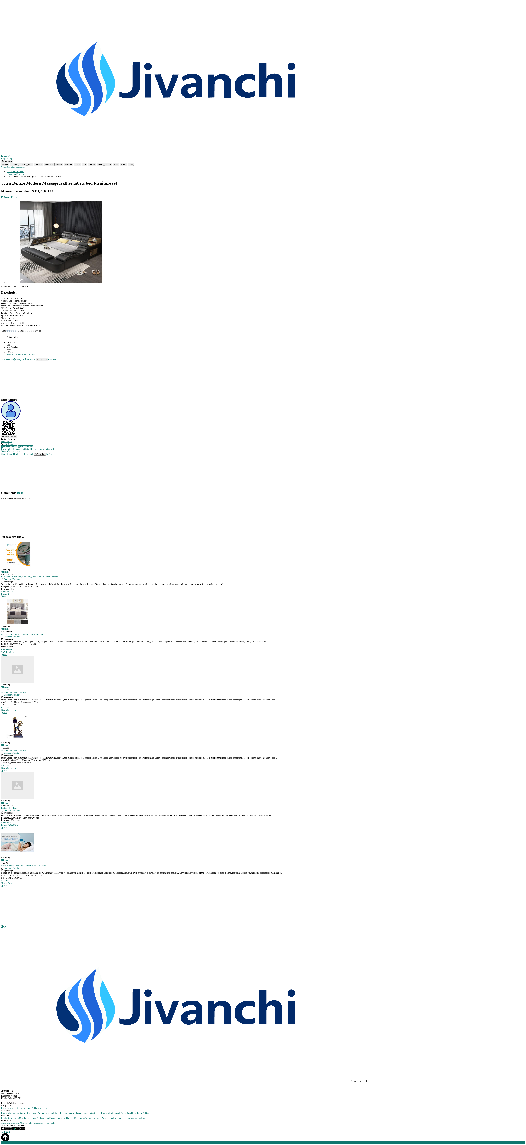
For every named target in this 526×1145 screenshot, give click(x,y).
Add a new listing (39, 1108)
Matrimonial (114, 1113)
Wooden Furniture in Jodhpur (14, 692)
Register (4, 158)
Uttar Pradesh (25, 1118)
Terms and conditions (10, 1123)
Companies (20, 167)
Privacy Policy (50, 1123)
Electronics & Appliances (71, 1113)
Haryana (70, 1118)
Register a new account (78, 1142)
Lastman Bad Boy (9, 808)
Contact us (5, 167)
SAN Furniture (7, 652)
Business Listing (8, 1113)
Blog (13, 167)
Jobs (129, 1113)
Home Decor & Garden (141, 1113)
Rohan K (5, 594)
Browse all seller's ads (10, 449)
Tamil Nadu (37, 1118)
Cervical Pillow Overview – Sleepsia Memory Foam (23, 865)
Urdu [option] (131, 164)
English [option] (14, 164)
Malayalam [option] (49, 164)
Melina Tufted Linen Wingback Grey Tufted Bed (22, 634)
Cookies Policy (26, 1123)
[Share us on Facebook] (4, 1132)
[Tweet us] (9, 1132)
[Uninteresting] (8, 331)
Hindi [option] (30, 164)
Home (3, 1108)
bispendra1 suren (8, 710)
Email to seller (26, 446)
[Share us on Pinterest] (7, 1132)
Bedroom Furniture (12, 579)
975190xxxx (8, 444)
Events (123, 1113)
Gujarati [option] (22, 164)
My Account (26, 1108)
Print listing (26, 449)
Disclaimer (38, 1123)
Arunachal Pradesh (136, 1118)
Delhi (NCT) (13, 1118)
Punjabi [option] (92, 164)
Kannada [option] (38, 164)
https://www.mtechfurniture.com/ (21, 354)
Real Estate (55, 1113)
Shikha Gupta (7, 883)
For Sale (19, 1113)
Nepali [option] (77, 164)
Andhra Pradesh (49, 1118)
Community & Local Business (96, 1113)
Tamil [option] (116, 164)
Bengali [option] (5, 164)
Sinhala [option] (108, 164)
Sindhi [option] (100, 164)
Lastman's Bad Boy (9, 825)
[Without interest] (7, 331)
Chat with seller (10, 446)
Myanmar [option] (68, 164)
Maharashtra (79, 1118)
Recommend (14, 451)
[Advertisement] (83, 382)
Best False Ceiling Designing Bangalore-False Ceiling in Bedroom (30, 577)
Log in (12, 158)
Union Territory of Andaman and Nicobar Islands (106, 1118)
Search (10, 1108)
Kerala (4, 1118)
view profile (6, 441)
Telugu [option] (123, 164)
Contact (16, 1108)
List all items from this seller (43, 449)
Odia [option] (84, 164)
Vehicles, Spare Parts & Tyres (36, 1113)
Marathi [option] (59, 164)
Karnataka (61, 1118)
